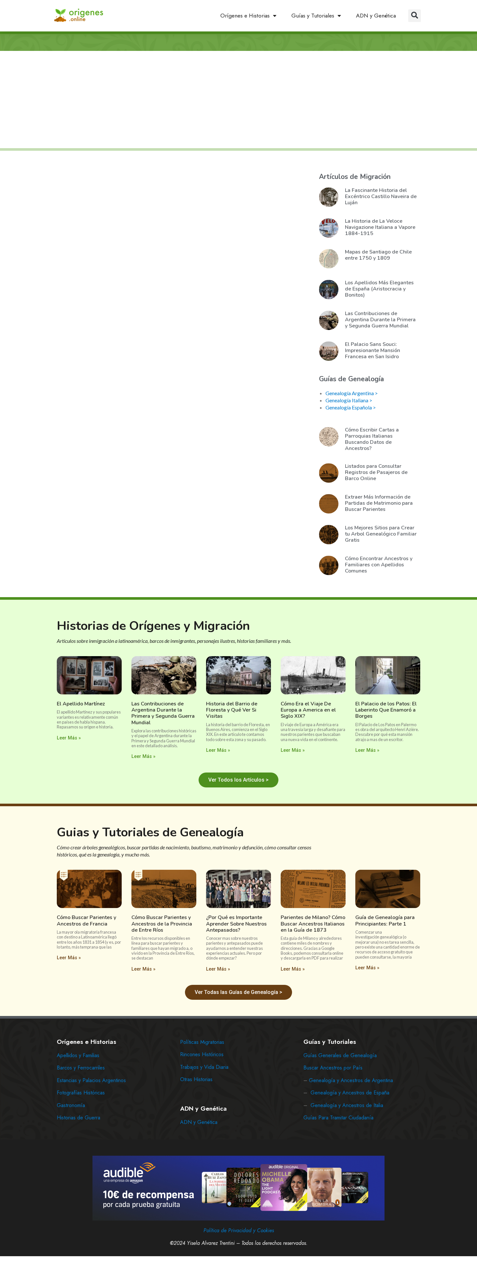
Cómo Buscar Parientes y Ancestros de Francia (86, 920)
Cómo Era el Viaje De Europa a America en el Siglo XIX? (308, 710)
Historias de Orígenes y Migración (153, 625)
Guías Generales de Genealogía (340, 1055)
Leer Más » (69, 738)
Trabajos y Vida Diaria (204, 1067)
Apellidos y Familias (78, 1055)
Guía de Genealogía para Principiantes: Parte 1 (385, 920)
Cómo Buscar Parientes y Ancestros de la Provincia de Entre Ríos (161, 923)
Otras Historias (196, 1079)
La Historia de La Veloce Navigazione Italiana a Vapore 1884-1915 (380, 227)
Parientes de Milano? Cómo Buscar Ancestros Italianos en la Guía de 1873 (313, 923)
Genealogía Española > (350, 407)
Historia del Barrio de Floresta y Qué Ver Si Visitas (231, 710)
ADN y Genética (376, 15)
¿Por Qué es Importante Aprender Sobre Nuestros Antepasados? (236, 923)
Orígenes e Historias (245, 15)
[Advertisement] (238, 100)
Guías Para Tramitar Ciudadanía (338, 1117)
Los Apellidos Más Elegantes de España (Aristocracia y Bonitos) (379, 289)
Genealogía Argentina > (351, 393)
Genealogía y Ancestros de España (350, 1092)
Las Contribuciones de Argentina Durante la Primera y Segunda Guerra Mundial (380, 319)
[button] (414, 15)
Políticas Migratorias (202, 1042)
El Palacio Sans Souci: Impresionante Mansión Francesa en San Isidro (372, 350)
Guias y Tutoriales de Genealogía (150, 832)
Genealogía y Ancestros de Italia (347, 1105)
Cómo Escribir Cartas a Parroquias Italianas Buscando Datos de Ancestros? (372, 439)
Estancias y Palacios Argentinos (91, 1080)
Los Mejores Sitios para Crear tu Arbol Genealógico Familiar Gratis (381, 534)
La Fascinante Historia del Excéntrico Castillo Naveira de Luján (381, 196)
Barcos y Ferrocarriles (81, 1067)
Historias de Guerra (78, 1117)
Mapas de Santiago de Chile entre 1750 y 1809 (378, 255)
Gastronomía (71, 1105)
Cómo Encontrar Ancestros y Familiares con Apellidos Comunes (378, 564)
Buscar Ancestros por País (332, 1067)
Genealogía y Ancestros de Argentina (351, 1080)
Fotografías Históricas (81, 1092)
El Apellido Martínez (81, 703)
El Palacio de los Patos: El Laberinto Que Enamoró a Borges (386, 710)
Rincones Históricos (202, 1054)
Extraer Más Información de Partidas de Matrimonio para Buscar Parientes (379, 503)
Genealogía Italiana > (348, 400)
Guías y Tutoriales (312, 15)
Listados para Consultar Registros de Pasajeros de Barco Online (376, 472)
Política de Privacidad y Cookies (238, 1230)
